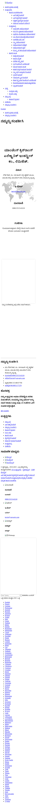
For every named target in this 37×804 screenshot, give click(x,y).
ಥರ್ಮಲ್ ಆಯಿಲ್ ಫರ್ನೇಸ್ (21, 23)
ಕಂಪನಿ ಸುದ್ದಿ (13, 94)
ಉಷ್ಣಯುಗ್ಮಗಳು (16, 478)
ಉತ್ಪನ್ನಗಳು (8, 10)
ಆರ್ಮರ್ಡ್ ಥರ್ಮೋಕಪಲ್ (21, 29)
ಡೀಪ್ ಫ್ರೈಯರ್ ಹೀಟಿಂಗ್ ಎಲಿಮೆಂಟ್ (24, 80)
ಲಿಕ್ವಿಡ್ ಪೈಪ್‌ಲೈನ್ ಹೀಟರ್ (21, 20)
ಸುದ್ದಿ (6, 88)
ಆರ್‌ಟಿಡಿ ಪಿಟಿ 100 (18, 39)
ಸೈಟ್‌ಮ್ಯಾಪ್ (26, 470)
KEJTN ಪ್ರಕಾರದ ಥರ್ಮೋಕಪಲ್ (23, 31)
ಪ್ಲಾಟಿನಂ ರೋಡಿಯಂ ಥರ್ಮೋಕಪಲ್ (24, 34)
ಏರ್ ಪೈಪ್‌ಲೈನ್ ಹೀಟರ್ (20, 18)
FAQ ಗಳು (8, 433)
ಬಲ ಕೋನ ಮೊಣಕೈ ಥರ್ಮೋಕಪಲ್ (23, 37)
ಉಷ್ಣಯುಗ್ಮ (12, 26)
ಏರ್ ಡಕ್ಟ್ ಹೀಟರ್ (18, 15)
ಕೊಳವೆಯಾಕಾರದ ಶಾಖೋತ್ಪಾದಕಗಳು (24, 83)
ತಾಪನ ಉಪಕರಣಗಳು (16, 12)
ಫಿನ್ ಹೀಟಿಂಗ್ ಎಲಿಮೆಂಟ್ (21, 64)
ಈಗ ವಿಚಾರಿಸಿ (5, 411)
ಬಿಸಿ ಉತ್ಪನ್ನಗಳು (16, 470)
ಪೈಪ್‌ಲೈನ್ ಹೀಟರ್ (10, 438)
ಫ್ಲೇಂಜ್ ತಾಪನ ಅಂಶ (19, 67)
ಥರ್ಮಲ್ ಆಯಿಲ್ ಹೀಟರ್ (13, 441)
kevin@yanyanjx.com (12, 517)
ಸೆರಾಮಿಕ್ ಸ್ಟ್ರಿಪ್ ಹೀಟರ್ (20, 77)
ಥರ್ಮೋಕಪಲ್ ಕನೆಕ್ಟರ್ (20, 45)
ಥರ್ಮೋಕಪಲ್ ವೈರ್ (19, 48)
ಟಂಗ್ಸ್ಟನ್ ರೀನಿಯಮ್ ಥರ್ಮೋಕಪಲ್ (24, 50)
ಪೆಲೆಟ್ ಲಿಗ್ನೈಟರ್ (18, 61)
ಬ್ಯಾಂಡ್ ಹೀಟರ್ (18, 86)
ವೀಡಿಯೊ (8, 102)
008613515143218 (11, 499)
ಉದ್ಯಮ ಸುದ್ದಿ (13, 91)
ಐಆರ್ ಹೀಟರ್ (17, 75)
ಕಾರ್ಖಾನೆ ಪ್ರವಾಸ (14, 99)
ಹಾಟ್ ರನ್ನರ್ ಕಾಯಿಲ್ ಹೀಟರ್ (22, 69)
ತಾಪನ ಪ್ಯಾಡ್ (17, 58)
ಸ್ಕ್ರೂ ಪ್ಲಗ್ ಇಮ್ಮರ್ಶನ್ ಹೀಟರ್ (22, 72)
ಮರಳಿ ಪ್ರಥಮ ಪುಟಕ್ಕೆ (11, 7)
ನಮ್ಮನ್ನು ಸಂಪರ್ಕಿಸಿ (10, 105)
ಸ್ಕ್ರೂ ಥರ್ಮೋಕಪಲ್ (19, 42)
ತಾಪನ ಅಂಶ (13, 53)
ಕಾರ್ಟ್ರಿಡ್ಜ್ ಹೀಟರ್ (18, 56)
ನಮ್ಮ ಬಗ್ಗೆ (8, 96)
